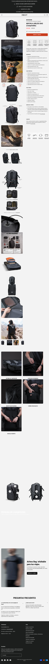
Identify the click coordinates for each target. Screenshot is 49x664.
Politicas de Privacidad (30, 637)
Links (27, 624)
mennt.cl (21, 659)
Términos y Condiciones (30, 639)
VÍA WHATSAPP (10, 629)
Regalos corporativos (30, 627)
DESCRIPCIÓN (28, 54)
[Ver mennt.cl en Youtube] (10, 660)
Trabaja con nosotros (30, 641)
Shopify (24, 660)
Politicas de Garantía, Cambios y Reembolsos (34, 634)
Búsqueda (27, 635)
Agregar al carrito (32, 573)
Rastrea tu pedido (29, 628)
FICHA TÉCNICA (28, 87)
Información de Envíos (30, 630)
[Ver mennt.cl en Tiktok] (5, 660)
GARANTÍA (28, 119)
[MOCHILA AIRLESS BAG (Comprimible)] (2, 342)
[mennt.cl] (24, 15)
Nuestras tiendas (29, 642)
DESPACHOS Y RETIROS (30, 104)
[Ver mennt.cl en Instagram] (2, 660)
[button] (29, 19)
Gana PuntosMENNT (30, 632)
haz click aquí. (42, 113)
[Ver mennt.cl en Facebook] (7, 660)
